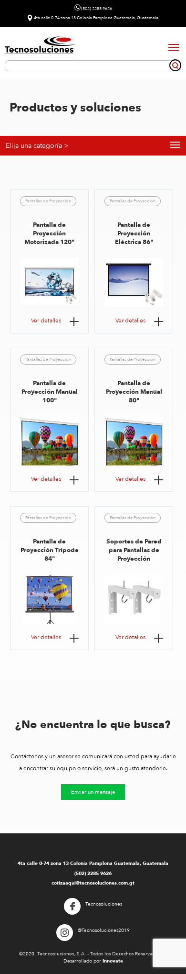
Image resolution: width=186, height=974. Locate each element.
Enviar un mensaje (93, 792)
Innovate (113, 961)
